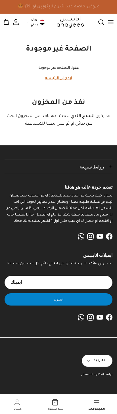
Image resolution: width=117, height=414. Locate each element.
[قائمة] (111, 22)
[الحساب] (18, 22)
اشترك (58, 299)
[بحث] (98, 22)
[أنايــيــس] (68, 22)
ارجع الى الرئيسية (58, 78)
